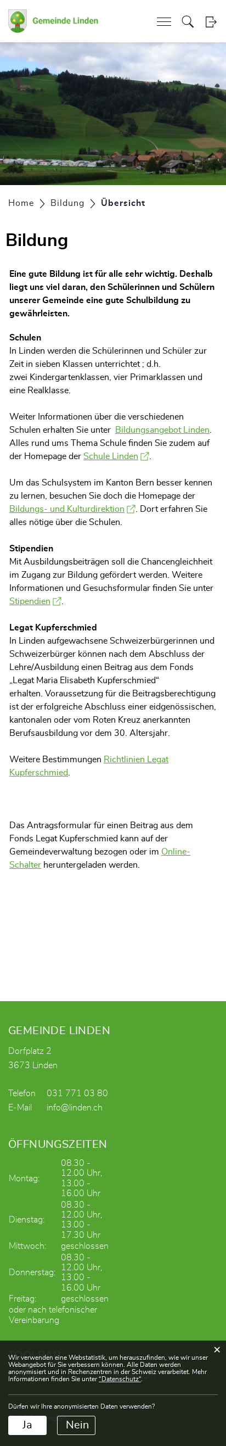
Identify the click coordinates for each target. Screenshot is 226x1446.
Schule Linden (116, 456)
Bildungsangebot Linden (162, 430)
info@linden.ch (75, 1107)
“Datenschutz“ (120, 1379)
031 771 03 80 (77, 1093)
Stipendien (35, 601)
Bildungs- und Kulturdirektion (72, 509)
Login (211, 22)
